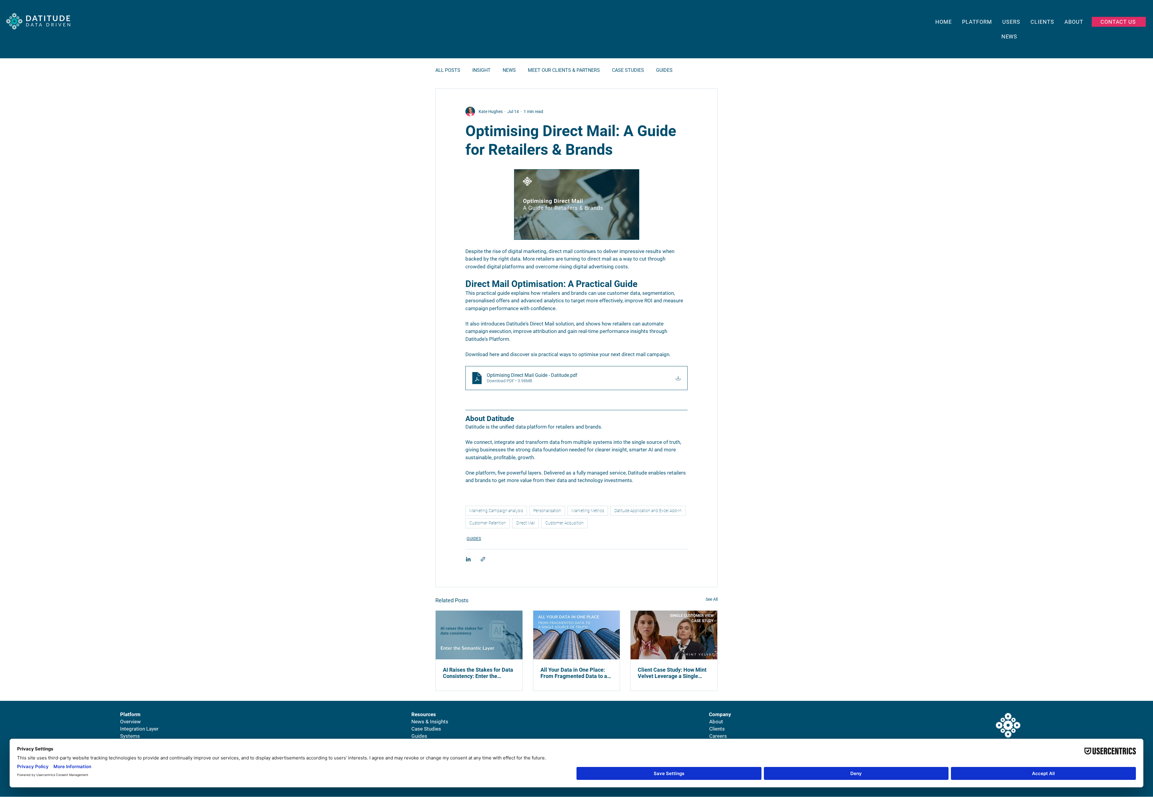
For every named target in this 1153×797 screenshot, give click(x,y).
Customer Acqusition (564, 523)
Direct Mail (525, 523)
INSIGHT (481, 70)
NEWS (509, 70)
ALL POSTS (447, 70)
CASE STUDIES (628, 70)
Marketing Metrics (587, 510)
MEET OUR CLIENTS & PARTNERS (564, 70)
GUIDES (664, 70)
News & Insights (429, 722)
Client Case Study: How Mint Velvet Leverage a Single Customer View (672, 673)
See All (712, 599)
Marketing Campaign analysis (496, 510)
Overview (130, 722)
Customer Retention (487, 523)
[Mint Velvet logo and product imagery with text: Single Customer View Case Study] (674, 635)
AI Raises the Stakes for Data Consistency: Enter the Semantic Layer (478, 673)
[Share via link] (483, 559)
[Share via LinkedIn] (468, 559)
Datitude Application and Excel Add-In (648, 510)
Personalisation (547, 510)
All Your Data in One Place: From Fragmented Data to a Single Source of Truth (573, 673)
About (716, 722)
